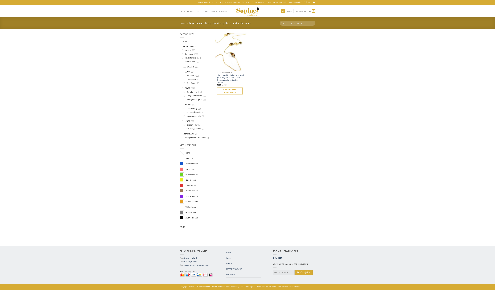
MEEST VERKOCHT (210, 11)
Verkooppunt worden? (276, 2)
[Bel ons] (311, 2)
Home (182, 11)
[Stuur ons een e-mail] (309, 2)
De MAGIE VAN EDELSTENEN (236, 2)
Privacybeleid (190, 261)
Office (213, 286)
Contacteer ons (258, 2)
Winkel (189, 11)
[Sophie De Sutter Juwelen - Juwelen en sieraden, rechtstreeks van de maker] (247, 11)
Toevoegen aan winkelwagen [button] (230, 91)
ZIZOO (198, 286)
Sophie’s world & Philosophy (209, 2)
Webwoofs (206, 286)
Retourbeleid (190, 258)
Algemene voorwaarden (197, 265)
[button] (295, 2)
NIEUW (198, 11)
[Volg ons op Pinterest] (314, 2)
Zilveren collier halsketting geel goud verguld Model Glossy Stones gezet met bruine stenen (230, 79)
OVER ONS (223, 11)
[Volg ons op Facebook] (304, 2)
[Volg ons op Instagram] (306, 2)
